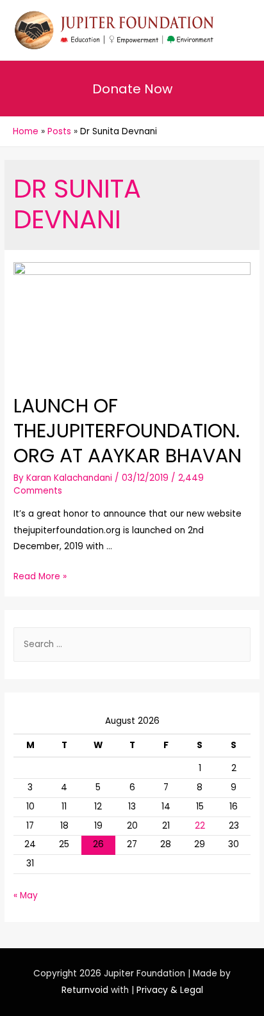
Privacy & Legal (169, 990)
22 (200, 826)
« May (25, 895)
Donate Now (132, 89)
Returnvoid (85, 990)
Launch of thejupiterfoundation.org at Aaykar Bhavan (127, 430)
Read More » (40, 576)
